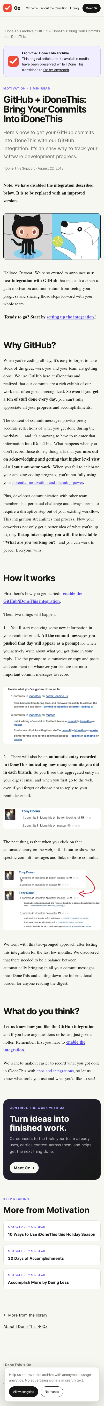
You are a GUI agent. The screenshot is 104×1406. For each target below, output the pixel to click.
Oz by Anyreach (56, 70)
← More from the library (25, 1315)
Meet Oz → (24, 1167)
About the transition (54, 8)
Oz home (32, 8)
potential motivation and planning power (47, 482)
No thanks (52, 1392)
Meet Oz (91, 8)
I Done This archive (18, 31)
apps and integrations (55, 1070)
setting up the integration (70, 317)
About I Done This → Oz (25, 1326)
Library (75, 8)
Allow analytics (23, 1392)
